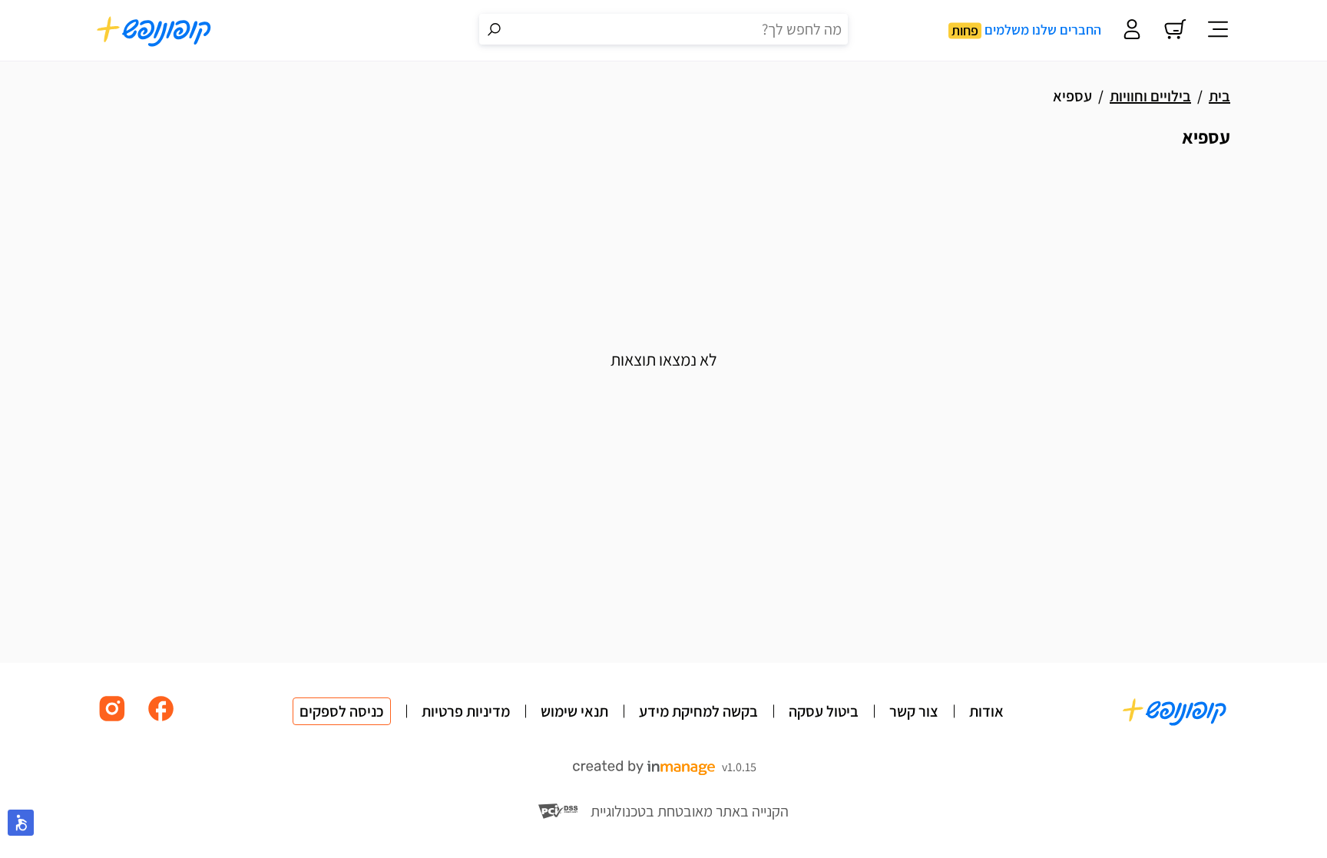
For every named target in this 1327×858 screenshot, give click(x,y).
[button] (21, 823)
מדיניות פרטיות (466, 711)
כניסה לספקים (341, 711)
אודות (986, 711)
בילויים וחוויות (1150, 96)
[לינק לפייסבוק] (161, 720)
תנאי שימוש (574, 711)
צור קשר (913, 711)
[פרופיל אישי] (1132, 31)
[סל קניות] (1175, 31)
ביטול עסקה (824, 711)
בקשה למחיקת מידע (698, 711)
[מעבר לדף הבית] (154, 31)
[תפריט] (1218, 31)
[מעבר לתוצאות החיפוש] (494, 29)
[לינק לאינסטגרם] (112, 720)
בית (1219, 96)
